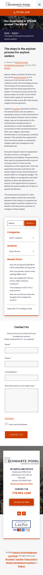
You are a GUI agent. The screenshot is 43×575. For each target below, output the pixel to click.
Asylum (7, 68)
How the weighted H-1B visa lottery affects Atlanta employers (21, 281)
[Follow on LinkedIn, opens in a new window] (19, 513)
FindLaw (21, 566)
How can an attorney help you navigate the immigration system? (22, 297)
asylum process (20, 77)
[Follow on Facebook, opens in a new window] (24, 513)
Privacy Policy (31, 559)
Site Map (19, 559)
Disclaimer (9, 418)
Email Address (11, 372)
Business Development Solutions (20, 562)
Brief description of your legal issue (20, 386)
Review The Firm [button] (21, 502)
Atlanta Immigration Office (21, 483)
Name (8, 344)
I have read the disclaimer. (18, 424)
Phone (8, 358)
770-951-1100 (23, 12)
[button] (39, 4)
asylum (16, 109)
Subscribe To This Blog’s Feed (19, 308)
